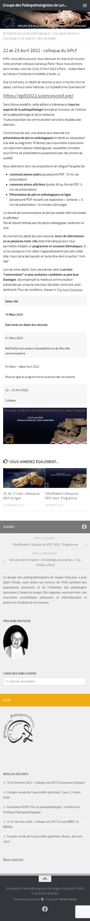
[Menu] (85, 5)
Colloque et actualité (19, 39)
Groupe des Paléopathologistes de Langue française (35, 5)
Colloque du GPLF (65, 33)
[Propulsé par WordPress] (42, 899)
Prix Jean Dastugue (69, 290)
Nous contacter (13, 859)
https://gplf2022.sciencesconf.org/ (38, 96)
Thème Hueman (67, 899)
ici (58, 74)
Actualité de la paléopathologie (26, 33)
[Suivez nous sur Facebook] (84, 526)
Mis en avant (47, 39)
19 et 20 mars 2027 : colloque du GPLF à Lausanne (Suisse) (46, 783)
